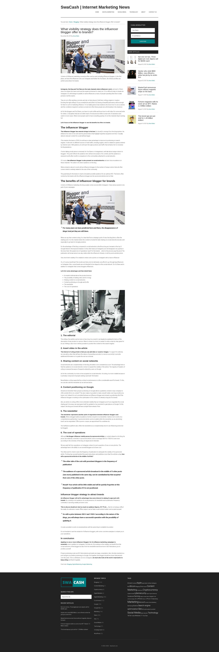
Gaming (137, 596)
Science (135, 605)
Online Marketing (152, 602)
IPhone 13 (149, 599)
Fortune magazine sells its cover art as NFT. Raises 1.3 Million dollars (148, 104)
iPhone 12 (144, 598)
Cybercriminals (130, 593)
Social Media (97, 622)
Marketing (89, 564)
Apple (139, 583)
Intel (155, 596)
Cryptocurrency (98, 589)
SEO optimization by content (148, 609)
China (141, 586)
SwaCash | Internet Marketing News (95, 7)
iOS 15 (136, 598)
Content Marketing (99, 586)
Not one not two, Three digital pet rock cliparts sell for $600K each (148, 59)
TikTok (129, 615)
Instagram (151, 596)
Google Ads (97, 608)
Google (84, 564)
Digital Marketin (98, 593)
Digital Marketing (77, 564)
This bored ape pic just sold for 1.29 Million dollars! (146, 118)
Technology (97, 626)
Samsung (130, 605)
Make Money (155, 598)
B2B (128, 586)
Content (145, 586)
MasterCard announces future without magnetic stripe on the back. (147, 89)
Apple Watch (144, 583)
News (95, 615)
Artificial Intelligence (152, 583)
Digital (147, 593)
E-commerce (97, 600)
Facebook (130, 596)
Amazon (130, 583)
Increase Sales (146, 596)
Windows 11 (138, 615)
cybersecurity (140, 593)
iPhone (140, 599)
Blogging (69, 564)
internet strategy (130, 598)
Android (134, 583)
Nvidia (146, 602)
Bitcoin (132, 586)
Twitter (133, 615)
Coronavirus (140, 590)
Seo (95, 619)
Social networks (144, 613)
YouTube (145, 615)
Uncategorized (98, 629)
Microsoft (142, 602)
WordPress (97, 633)
